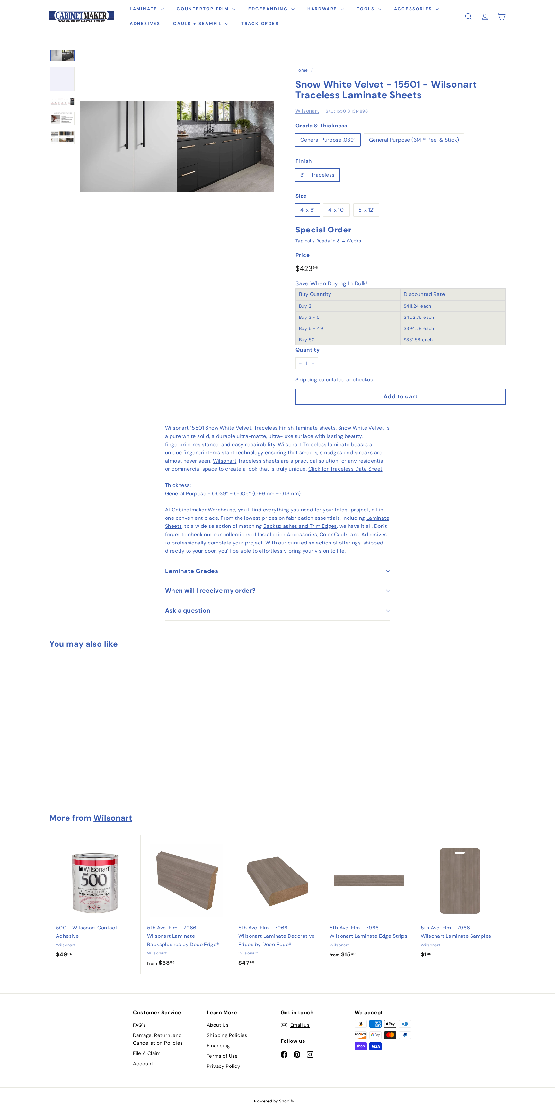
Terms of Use (222, 1056)
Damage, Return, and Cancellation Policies (158, 1039)
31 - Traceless (317, 174)
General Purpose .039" (327, 139)
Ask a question (188, 610)
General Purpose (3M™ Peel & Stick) (414, 139)
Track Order (260, 23)
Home (301, 70)
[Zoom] (177, 146)
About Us (218, 1025)
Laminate (144, 9)
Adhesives (145, 23)
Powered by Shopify (274, 1101)
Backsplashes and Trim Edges (300, 526)
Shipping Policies (227, 1035)
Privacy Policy (223, 1066)
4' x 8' (307, 209)
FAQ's (139, 1025)
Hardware (323, 9)
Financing (218, 1045)
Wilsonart (307, 111)
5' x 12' (366, 209)
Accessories (414, 9)
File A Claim (147, 1053)
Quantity (307, 349)
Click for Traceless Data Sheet (345, 469)
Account (143, 1063)
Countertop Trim (204, 9)
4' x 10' (336, 209)
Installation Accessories (287, 534)
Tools (367, 9)
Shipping (306, 379)
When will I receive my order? (210, 591)
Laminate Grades (191, 571)
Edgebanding (269, 9)
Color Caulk (334, 534)
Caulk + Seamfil (198, 23)
